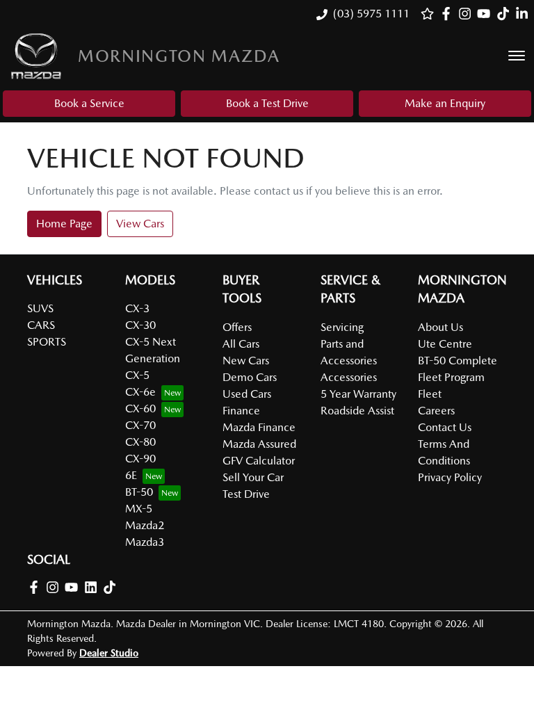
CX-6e (140, 391)
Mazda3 (144, 542)
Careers (436, 410)
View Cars (140, 223)
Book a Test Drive (267, 103)
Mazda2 (144, 525)
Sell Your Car (253, 477)
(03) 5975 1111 (371, 13)
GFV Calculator (258, 460)
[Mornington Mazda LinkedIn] (524, 13)
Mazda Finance (259, 427)
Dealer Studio (108, 652)
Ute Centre (445, 343)
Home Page (64, 223)
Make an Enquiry (445, 103)
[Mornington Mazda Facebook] (448, 13)
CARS (41, 325)
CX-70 (140, 425)
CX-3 (137, 308)
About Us (440, 327)
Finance (241, 410)
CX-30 (140, 325)
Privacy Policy (450, 477)
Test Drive (246, 494)
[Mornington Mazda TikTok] (112, 587)
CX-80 (140, 441)
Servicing (342, 327)
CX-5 (137, 375)
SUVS (40, 308)
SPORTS (46, 341)
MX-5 (138, 508)
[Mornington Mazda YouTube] (486, 13)
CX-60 (140, 408)
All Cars (240, 343)
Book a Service (89, 103)
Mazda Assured (259, 444)
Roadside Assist (357, 410)
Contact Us (444, 427)
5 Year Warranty (358, 393)
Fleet (430, 393)
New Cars (245, 360)
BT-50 (139, 492)
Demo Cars (249, 377)
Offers (237, 327)
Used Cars (246, 393)
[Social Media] (505, 13)
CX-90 (140, 458)
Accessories (349, 377)
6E (131, 475)
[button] (516, 55)
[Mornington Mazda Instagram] (467, 13)
